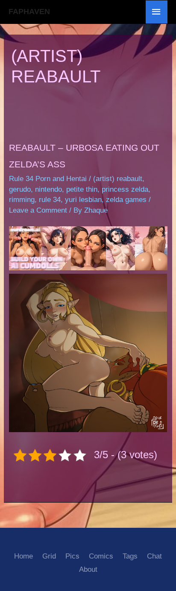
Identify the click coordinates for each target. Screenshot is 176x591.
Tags (130, 556)
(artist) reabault (117, 179)
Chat (154, 556)
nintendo (48, 189)
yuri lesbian (83, 200)
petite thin (81, 189)
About (88, 569)
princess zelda (125, 189)
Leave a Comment (38, 210)
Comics (101, 556)
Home (23, 556)
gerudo (20, 189)
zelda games (126, 200)
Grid (49, 556)
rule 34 (50, 200)
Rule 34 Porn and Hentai (48, 179)
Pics (72, 556)
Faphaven (29, 11)
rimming (22, 200)
